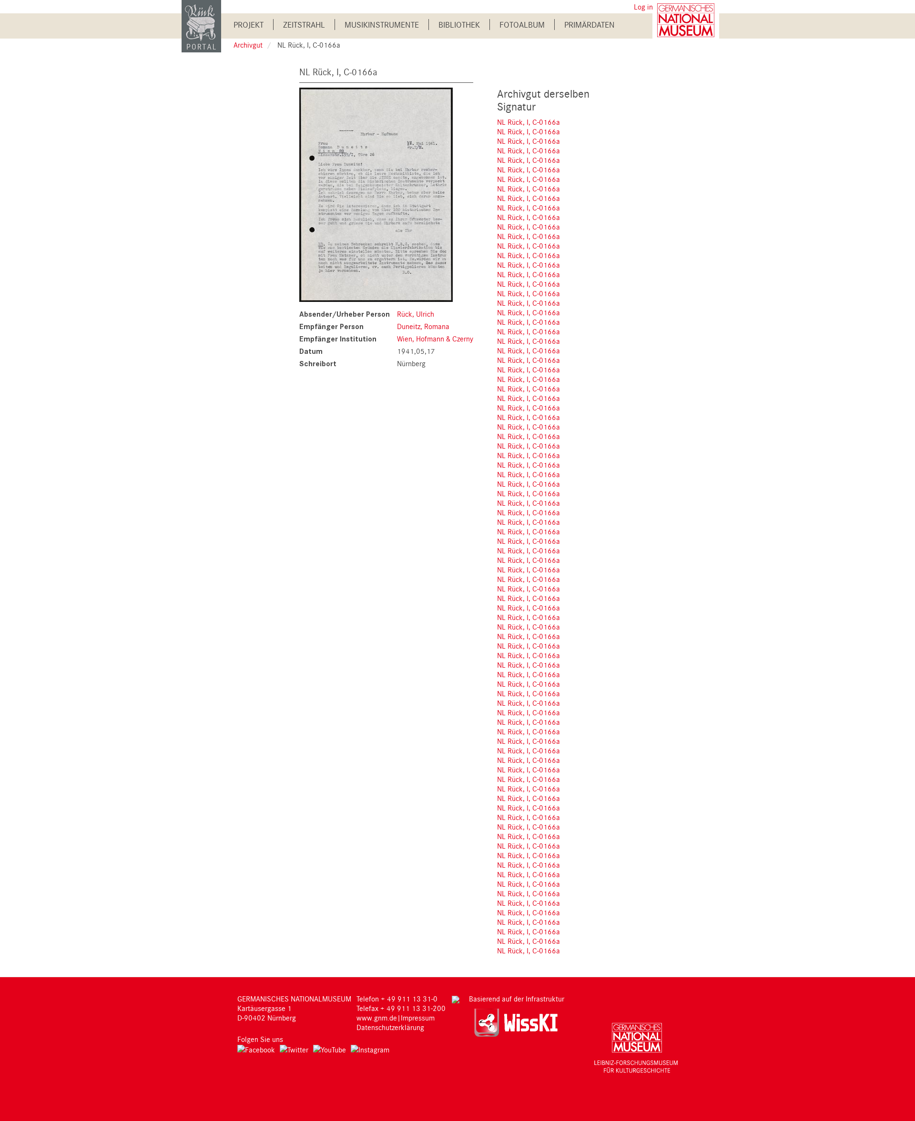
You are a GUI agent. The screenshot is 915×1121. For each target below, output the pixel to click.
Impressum (418, 1017)
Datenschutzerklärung (390, 1027)
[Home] (201, 25)
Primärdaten (589, 24)
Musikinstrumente (382, 24)
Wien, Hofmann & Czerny (435, 338)
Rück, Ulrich (415, 314)
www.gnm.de (376, 1017)
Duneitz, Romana (423, 326)
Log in (643, 6)
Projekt (249, 24)
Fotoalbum (522, 24)
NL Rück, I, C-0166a (528, 122)
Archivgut (248, 45)
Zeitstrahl (304, 24)
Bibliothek (459, 24)
